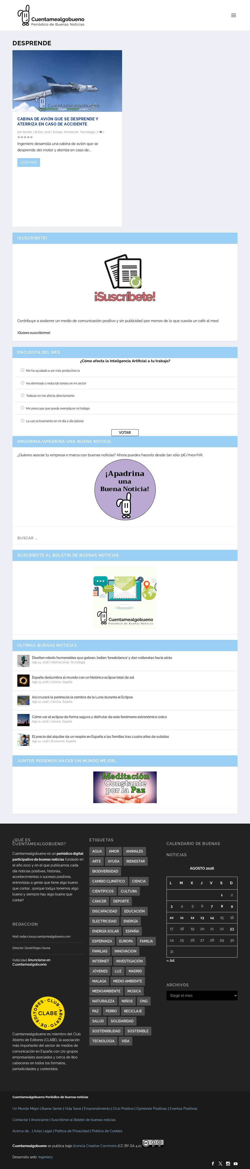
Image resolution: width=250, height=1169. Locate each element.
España (67, 682)
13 (202, 918)
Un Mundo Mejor (25, 1109)
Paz (95, 1011)
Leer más (28, 162)
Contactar (20, 1120)
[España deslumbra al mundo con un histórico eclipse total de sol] (23, 681)
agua (97, 851)
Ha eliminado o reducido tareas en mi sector (56, 383)
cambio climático (108, 881)
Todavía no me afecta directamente (50, 396)
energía (131, 921)
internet (100, 961)
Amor (114, 851)
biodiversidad (105, 871)
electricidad (104, 921)
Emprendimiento (97, 1109)
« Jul (170, 960)
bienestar (135, 861)
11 (182, 918)
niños (127, 1001)
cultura (129, 891)
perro (111, 1011)
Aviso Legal (43, 1131)
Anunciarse (40, 1120)
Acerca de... (21, 1131)
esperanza (102, 941)
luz (118, 971)
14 (212, 918)
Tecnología (87, 132)
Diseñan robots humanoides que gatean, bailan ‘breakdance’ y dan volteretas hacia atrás (102, 658)
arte (96, 861)
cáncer (99, 901)
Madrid (135, 971)
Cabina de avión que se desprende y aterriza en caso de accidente (57, 121)
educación (134, 911)
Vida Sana (73, 1109)
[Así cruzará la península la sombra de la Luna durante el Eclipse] (23, 700)
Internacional (60, 662)
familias (99, 951)
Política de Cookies (107, 1131)
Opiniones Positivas (151, 1109)
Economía (58, 741)
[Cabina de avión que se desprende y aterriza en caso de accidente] (67, 81)
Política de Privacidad (72, 1131)
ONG (144, 1001)
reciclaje (133, 1011)
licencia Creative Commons (95, 1146)
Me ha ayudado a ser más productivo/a (53, 370)
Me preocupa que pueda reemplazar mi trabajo (58, 408)
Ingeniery (45, 1157)
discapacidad (104, 911)
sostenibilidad (106, 1031)
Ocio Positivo (123, 1109)
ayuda (113, 861)
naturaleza (103, 1001)
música (134, 991)
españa (132, 931)
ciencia (139, 881)
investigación (129, 961)
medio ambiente (127, 981)
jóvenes (100, 971)
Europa (57, 132)
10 (172, 918)
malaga (99, 981)
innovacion (125, 951)
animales (134, 851)
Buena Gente (52, 1109)
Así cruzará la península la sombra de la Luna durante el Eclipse (82, 697)
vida (125, 1041)
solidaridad (122, 1021)
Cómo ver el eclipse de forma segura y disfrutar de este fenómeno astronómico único (99, 717)
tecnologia (103, 1041)
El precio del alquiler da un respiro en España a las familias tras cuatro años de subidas (100, 737)
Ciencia (56, 682)
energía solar (105, 931)
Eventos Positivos (183, 1109)
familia (146, 941)
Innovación (71, 132)
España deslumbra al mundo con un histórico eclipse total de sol (83, 677)
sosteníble (137, 1031)
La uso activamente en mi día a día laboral (54, 421)
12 (192, 918)
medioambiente (106, 991)
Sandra (27, 132)
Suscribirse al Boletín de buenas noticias (83, 1120)
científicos (103, 891)
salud (98, 1021)
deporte (121, 901)
